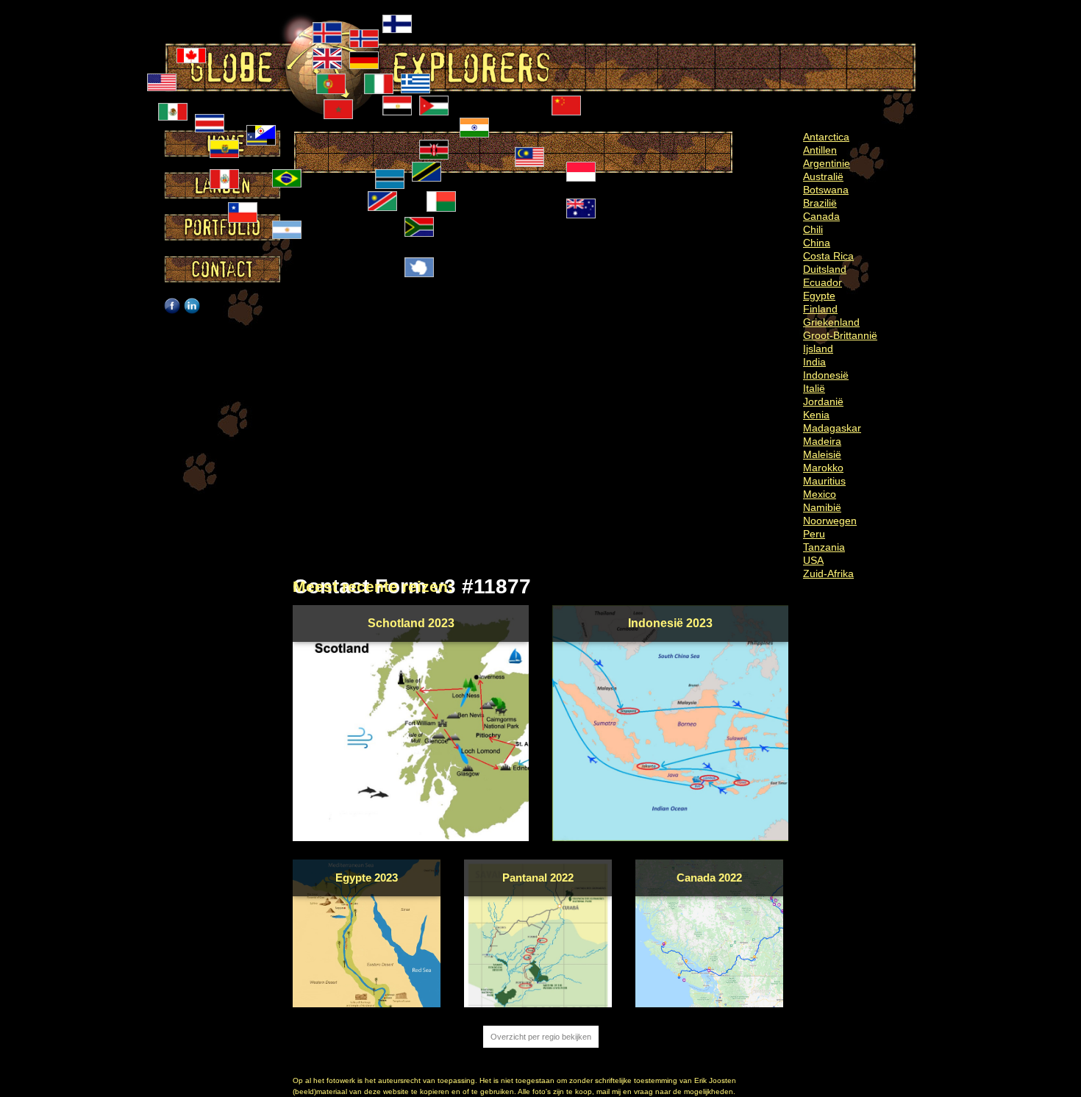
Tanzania (824, 547)
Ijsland (818, 348)
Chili (813, 229)
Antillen (820, 150)
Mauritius (824, 481)
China (816, 243)
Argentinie (826, 163)
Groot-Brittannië (840, 335)
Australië (823, 176)
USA (813, 560)
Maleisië (822, 454)
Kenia (816, 415)
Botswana (826, 190)
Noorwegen (830, 520)
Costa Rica (828, 256)
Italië (814, 388)
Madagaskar (832, 428)
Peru (814, 534)
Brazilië (820, 203)
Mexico (819, 494)
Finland (820, 309)
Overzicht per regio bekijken (540, 1036)
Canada (821, 216)
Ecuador (822, 282)
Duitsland (824, 269)
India (814, 362)
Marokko (823, 468)
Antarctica (826, 137)
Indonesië (826, 375)
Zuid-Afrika (828, 573)
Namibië (822, 507)
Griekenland (831, 322)
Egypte (819, 295)
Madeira (822, 441)
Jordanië (823, 401)
